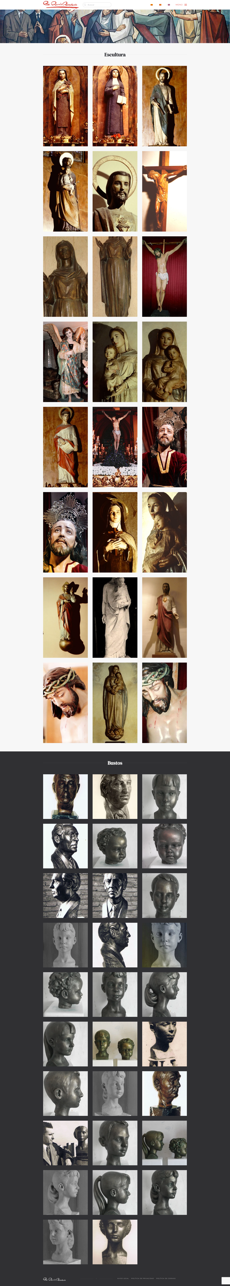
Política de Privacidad (142, 1278)
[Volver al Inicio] (61, 5)
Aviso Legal (123, 1278)
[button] (181, 5)
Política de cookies (166, 1278)
